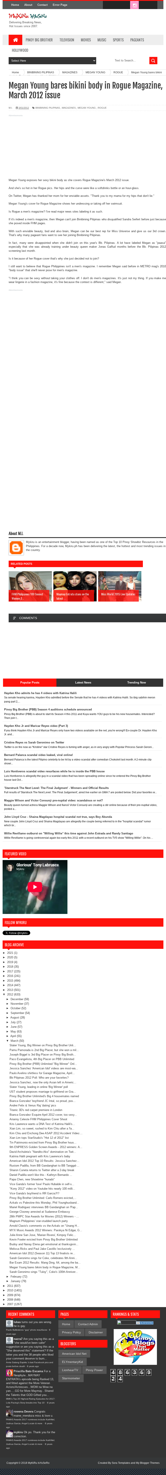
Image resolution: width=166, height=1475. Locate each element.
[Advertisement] (83, 148)
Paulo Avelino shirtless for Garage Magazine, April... (42, 1073)
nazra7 (18, 1338)
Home (15, 4)
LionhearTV (70, 1370)
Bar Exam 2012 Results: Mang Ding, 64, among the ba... (45, 1262)
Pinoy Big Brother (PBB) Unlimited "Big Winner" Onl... (43, 1063)
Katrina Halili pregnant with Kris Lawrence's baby (40, 1156)
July (14, 1022)
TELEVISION (66, 39)
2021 (10, 952)
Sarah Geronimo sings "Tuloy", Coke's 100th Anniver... (44, 1271)
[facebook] (107, 5)
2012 (10, 994)
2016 (10, 976)
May (14, 1031)
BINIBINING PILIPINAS (47, 107)
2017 (10, 971)
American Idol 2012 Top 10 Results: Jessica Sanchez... (44, 1160)
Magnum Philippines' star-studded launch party (39, 1221)
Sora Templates (121, 1462)
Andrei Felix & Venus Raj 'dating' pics (33, 1105)
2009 (10, 1295)
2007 (10, 1304)
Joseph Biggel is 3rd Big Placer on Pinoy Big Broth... (43, 1054)
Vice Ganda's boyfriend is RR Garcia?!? (34, 1193)
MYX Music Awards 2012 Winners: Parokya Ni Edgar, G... (46, 1230)
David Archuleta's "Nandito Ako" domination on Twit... (43, 1151)
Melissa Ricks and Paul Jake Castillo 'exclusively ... (42, 1248)
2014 (10, 985)
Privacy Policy (71, 1332)
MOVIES (86, 39)
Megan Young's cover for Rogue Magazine (35, 203)
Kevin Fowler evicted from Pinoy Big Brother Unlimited (44, 1239)
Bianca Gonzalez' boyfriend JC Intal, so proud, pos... (43, 1101)
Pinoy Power (94, 1370)
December (17, 999)
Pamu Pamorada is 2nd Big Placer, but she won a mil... (44, 1050)
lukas (17, 1322)
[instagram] (134, 5)
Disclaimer (96, 1332)
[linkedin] (143, 5)
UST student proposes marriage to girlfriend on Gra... (43, 1091)
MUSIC (101, 39)
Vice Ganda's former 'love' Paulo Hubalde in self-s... (42, 1184)
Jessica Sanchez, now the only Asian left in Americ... (43, 1082)
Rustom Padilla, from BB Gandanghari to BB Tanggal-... (44, 1165)
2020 (10, 957)
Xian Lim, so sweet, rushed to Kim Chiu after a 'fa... (42, 1128)
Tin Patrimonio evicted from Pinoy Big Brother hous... (43, 1142)
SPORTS (118, 39)
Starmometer (71, 1378)
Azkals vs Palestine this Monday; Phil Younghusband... (44, 1202)
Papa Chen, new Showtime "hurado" (32, 1179)
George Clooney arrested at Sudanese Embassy (40, 1211)
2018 (10, 966)
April (13, 1036)
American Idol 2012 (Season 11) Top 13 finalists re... (42, 1253)
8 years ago (33, 1366)
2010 (10, 1290)
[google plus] (152, 5)
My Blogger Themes (148, 1462)
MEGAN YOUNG (87, 107)
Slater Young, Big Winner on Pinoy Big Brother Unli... (43, 1045)
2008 (10, 1299)
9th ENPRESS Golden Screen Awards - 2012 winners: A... (46, 1147)
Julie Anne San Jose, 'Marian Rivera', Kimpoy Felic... (43, 1235)
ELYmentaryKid (72, 1362)
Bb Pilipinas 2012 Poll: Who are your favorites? (39, 1077)
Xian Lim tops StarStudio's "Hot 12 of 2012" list (39, 1137)
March (15, 1040)
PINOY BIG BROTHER (39, 39)
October (16, 1008)
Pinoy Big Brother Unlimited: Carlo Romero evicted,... (43, 1198)
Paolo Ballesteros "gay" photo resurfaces (26, 1330)
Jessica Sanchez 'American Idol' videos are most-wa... (44, 1068)
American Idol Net (74, 1353)
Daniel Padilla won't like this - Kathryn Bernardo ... (41, 1174)
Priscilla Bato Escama (28, 1371)
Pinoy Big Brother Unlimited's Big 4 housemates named (44, 1096)
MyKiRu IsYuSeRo (38, 1462)
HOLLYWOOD (20, 50)
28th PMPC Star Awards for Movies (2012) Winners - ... (44, 1216)
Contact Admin (88, 1324)
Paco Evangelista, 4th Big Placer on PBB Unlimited (42, 1059)
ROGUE (102, 107)
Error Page (60, 4)
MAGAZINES (69, 107)
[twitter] (116, 5)
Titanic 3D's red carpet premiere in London (36, 1110)
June (14, 1026)
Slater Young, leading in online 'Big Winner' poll (39, 1087)
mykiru (18, 1432)
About (28, 4)
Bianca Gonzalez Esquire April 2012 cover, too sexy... (43, 1114)
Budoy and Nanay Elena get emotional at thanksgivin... (44, 1244)
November (17, 1003)
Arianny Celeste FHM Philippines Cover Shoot (38, 1119)
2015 (10, 980)
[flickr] (125, 5)
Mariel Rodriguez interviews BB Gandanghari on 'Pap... (44, 1207)
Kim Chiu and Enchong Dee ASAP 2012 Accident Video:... (46, 1133)
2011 (10, 1285)
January (16, 1281)
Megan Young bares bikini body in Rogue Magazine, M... (45, 1267)
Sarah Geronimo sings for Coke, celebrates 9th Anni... (43, 1258)
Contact (42, 4)
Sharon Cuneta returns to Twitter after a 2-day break (42, 1170)
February (16, 1276)
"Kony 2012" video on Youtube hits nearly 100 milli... (42, 1188)
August (15, 1017)
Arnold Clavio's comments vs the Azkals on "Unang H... (44, 1225)
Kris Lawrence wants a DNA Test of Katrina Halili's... (42, 1124)
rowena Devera (23, 1411)
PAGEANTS (137, 39)
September (18, 1013)
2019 (10, 962)
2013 (10, 990)
